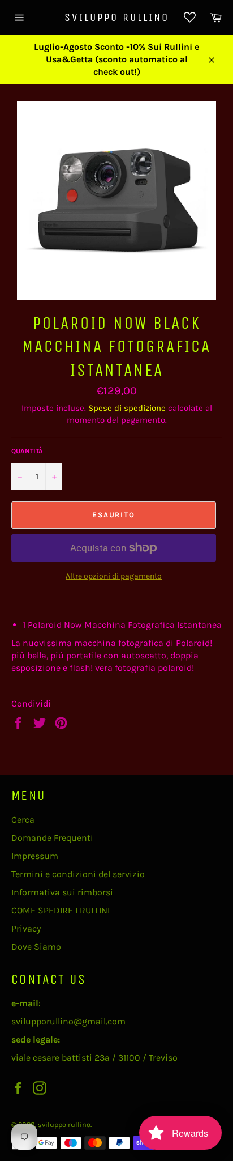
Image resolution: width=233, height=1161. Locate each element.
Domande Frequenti (52, 837)
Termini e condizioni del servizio (78, 874)
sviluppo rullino (116, 17)
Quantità (27, 451)
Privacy (26, 928)
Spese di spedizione (127, 408)
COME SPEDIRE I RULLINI (60, 910)
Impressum (34, 855)
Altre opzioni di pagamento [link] (114, 576)
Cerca (22, 819)
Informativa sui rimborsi (62, 892)
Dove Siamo (36, 946)
